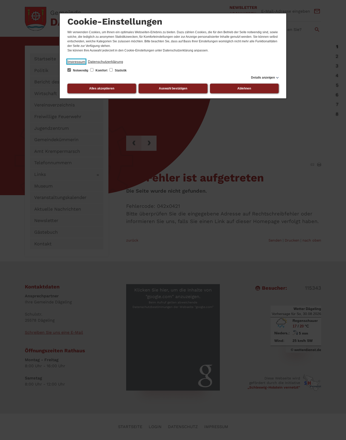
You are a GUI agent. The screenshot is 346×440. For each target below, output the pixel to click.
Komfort (101, 70)
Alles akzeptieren (101, 88)
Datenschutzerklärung (105, 62)
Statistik (120, 70)
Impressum (76, 62)
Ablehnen (244, 88)
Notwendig (80, 70)
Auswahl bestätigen (173, 88)
